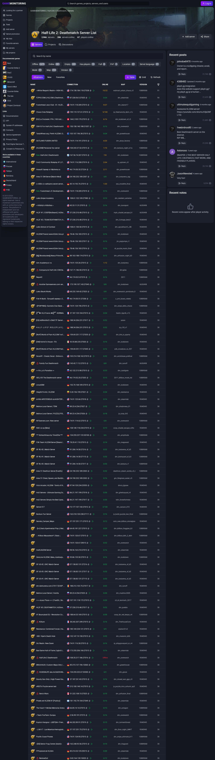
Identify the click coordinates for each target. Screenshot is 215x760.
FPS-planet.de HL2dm (45, 751)
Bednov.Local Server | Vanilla (47, 593)
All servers (38, 77)
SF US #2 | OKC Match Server (47, 564)
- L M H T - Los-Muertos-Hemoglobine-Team (50, 729)
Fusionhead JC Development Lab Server (52, 191)
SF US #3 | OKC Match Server (47, 572)
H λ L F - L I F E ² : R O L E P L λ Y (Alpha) (50, 327)
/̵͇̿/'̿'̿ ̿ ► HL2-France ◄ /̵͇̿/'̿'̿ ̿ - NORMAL (50, 313)
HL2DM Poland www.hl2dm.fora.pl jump (50, 241)
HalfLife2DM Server (43, 550)
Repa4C (39, 277)
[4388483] (172, 83)
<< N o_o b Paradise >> (45, 371)
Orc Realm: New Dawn (45, 643)
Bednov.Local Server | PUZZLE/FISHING (50, 414)
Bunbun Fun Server (43, 514)
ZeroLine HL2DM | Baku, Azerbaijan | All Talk (50, 557)
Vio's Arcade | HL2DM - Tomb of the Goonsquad (50, 485)
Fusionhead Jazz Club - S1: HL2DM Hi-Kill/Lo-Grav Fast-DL (50, 105)
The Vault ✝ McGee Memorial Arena (50, 708)
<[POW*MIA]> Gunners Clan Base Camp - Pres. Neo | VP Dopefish (50, 306)
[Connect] (94, 90)
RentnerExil (43, 758)
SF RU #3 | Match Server (45, 464)
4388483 (181, 81)
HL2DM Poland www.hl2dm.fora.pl (50, 234)
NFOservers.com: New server (47, 421)
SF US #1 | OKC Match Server (47, 579)
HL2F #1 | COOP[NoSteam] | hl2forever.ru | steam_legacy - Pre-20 (50, 213)
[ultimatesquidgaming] (172, 106)
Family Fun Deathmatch (48, 363)
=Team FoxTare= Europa (46, 715)
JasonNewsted (184, 173)
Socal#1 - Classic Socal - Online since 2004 (50, 356)
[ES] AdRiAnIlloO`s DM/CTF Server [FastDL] (50, 320)
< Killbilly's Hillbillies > (44, 205)
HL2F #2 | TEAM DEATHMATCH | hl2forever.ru (50, 220)
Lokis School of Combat (45, 227)
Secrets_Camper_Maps (45, 521)
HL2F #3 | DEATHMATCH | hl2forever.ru (50, 607)
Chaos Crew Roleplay (44, 112)
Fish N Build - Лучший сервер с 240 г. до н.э (50, 299)
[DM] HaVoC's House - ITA (46, 342)
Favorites (60, 77)
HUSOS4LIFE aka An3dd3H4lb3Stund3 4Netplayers (52, 672)
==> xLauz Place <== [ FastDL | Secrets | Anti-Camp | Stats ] (50, 600)
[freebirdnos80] (172, 129)
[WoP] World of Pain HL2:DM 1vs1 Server (50, 335)
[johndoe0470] (172, 63)
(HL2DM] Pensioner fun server (48, 148)
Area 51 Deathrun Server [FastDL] (49, 471)
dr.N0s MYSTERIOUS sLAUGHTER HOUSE (50, 399)
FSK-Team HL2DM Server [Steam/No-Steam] (50, 442)
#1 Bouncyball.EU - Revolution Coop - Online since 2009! (50, 615)
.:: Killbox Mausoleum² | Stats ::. (48, 536)
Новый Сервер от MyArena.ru (48, 169)
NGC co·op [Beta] (43, 428)
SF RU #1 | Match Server (45, 457)
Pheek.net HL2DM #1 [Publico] (48, 701)
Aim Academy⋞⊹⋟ (44, 263)
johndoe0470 (184, 61)
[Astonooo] (172, 152)
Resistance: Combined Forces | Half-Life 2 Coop (50, 629)
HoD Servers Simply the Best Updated (50, 500)
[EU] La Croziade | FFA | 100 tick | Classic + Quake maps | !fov (50, 119)
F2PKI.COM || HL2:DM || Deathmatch (50, 98)
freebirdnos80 (184, 127)
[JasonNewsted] (172, 175)
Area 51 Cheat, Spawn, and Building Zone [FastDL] (50, 478)
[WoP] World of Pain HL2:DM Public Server (50, 349)
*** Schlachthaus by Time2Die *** (49, 435)
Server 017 (40, 507)
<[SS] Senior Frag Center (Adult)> (49, 744)
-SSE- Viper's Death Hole (45, 636)
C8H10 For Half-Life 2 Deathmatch (50, 126)
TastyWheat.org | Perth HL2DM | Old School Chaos (50, 134)
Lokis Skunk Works (43, 292)
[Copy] (90, 90)
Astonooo (182, 150)
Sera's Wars (43, 694)
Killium (42, 622)
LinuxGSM (40, 385)
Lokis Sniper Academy (45, 198)
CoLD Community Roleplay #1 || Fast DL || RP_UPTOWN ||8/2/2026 (50, 162)
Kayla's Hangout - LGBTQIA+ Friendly (50, 722)
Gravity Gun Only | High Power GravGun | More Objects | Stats (50, 679)
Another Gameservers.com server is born (52, 284)
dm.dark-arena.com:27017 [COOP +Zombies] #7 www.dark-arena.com (50, 586)
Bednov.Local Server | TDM (46, 406)
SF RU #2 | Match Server (45, 449)
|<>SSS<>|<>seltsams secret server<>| (50, 184)
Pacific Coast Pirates (44, 737)
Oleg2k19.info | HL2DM (45, 392)
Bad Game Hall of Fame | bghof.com (50, 651)
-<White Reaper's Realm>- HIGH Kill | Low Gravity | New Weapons (50, 91)
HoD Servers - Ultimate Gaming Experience (50, 493)
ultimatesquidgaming (188, 104)
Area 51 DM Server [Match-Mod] (48, 177)
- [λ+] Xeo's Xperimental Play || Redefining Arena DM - (50, 528)
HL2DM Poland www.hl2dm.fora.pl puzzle (50, 248)
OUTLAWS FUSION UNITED (46, 141)
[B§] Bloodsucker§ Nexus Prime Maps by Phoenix (50, 256)
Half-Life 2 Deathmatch (49, 155)
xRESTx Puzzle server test (46, 686)
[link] (190, 68)
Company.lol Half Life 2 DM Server (52, 270)
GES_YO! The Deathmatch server (49, 378)
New (49, 77)
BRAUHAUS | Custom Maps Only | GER (50, 665)
